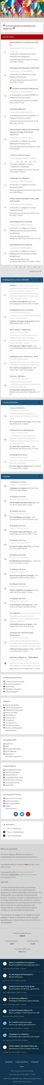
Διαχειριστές (14, 875)
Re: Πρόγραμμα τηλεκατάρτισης (21, 390)
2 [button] (16, 267)
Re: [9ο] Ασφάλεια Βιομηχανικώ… (22, 605)
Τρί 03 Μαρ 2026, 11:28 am (16, 1004)
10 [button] (35, 267)
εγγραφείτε (21, 917)
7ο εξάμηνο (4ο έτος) (18, 569)
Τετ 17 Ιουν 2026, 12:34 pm (16, 981)
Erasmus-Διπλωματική (13, 728)
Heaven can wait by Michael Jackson (22, 1024)
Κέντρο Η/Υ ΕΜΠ (11, 713)
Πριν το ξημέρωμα (14, 828)
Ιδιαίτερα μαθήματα (18, 109)
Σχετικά (4, 882)
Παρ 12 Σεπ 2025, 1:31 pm (31, 238)
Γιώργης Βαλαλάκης (16, 348)
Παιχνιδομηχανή (11, 692)
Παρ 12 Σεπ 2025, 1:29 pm (31, 261)
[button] (39, 267)
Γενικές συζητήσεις (19, 164)
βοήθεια (8, 922)
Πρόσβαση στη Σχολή (13, 689)
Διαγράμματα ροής (12, 782)
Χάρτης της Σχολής (12, 705)
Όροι (22, 1066)
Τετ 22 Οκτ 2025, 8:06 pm (19, 1040)
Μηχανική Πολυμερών (18, 77)
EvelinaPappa (14, 304)
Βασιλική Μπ (14, 449)
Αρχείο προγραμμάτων (14, 707)
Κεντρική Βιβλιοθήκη (13, 749)
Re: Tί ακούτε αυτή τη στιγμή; (20, 422)
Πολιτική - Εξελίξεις (17, 376)
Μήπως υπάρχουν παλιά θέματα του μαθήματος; (25, 1013)
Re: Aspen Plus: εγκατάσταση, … (21, 446)
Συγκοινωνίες (10, 718)
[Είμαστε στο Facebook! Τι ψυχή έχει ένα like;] (16, 814)
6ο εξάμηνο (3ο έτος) (27, 74)
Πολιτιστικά (24, 167)
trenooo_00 (14, 607)
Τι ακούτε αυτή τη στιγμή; (14, 681)
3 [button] (20, 267)
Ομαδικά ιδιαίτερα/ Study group (25, 88)
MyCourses (9, 754)
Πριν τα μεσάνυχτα (14, 836)
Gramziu (28, 1082)
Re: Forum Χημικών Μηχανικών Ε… (22, 466)
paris (31, 60)
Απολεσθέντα (10, 715)
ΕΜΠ (7, 746)
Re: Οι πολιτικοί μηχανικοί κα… (21, 368)
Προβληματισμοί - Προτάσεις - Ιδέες (24, 356)
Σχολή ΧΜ (9, 744)
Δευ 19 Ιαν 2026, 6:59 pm (15, 1016)
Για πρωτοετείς (11, 723)
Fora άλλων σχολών (13, 756)
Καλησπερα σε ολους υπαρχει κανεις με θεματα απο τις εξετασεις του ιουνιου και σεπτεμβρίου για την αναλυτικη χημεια (25, 1048)
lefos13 (22, 951)
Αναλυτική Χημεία (16, 210)
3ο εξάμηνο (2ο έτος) (18, 511)
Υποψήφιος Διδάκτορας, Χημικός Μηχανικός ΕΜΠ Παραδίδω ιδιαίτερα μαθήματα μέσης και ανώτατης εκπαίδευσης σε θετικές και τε (25, 1001)
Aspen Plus (9, 785)
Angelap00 (13, 578)
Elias (31, 101)
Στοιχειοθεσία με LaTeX (14, 777)
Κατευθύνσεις (15, 613)
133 (26, 161)
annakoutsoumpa (16, 238)
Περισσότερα (10, 730)
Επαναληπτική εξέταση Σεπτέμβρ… (22, 575)
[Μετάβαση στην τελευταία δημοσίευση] (5, 52)
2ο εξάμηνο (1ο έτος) (27, 208)
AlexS (31, 121)
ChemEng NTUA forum (18, 455)
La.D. (19, 669)
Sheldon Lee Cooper (17, 392)
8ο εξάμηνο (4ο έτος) (27, 54)
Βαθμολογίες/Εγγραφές (14, 710)
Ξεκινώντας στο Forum (13, 798)
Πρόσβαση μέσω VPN (13, 770)
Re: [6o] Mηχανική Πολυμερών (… (21, 561)
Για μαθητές (9, 720)
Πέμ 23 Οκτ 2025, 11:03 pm (24, 171)
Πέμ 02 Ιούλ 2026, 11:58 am (16, 969)
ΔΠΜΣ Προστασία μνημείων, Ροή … (22, 649)
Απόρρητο (35, 1062)
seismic (12, 370)
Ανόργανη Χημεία (16, 187)
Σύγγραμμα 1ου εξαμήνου (20, 178)
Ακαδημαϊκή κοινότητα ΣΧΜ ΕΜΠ (24, 95)
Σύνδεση (24, 3)
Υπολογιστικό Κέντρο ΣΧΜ (12, 900)
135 (34, 161)
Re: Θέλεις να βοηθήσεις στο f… (21, 302)
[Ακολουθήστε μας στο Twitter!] (22, 814)
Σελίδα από (35, 271)
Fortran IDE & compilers (13, 780)
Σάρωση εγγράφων (12, 772)
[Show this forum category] (39, 280)
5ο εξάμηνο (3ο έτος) (27, 141)
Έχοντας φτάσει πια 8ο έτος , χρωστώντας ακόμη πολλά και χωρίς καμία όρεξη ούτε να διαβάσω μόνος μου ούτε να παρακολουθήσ (25, 989)
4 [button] (24, 267)
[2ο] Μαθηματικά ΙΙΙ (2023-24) (21, 245)
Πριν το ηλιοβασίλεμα (15, 832)
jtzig (39, 466)
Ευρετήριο (9, 1062)
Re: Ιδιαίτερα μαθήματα (18, 998)
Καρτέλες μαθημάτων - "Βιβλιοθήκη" (24, 657)
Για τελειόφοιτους (12, 725)
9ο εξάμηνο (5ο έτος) (18, 598)
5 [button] (28, 267)
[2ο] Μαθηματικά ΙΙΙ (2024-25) (21, 222)
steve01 (12, 626)
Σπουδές (15, 54)
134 (30, 161)
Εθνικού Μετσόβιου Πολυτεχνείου (25, 892)
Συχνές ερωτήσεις (12, 801)
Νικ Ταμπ (33, 170)
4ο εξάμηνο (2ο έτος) (18, 526)
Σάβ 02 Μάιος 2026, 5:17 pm (24, 102)
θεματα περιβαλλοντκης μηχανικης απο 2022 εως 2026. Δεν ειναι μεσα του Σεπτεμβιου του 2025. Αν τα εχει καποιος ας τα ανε (25, 965)
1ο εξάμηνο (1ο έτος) (27, 184)
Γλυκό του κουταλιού (13, 684)
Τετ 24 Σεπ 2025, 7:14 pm (17, 1052)
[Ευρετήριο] (3, 3)
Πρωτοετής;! (10, 686)
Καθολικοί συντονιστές (28, 875)
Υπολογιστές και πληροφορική (22, 430)
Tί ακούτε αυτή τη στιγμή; (20, 155)
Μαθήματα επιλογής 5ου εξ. (20, 143)
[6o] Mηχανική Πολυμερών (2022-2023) (24, 68)
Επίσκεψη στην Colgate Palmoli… (21, 346)
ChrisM (32, 213)
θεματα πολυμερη (15, 977)
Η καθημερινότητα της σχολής (21, 310)
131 (17, 161)
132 (21, 161)
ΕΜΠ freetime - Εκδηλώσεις (20, 329)
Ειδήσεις (13, 285)
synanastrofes (14, 519)
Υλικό (12, 669)
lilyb (31, 147)
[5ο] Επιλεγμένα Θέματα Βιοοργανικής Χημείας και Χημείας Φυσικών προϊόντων (24, 132)
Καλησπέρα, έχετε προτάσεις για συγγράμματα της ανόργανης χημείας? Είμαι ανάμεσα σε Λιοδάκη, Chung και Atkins (25, 1036)
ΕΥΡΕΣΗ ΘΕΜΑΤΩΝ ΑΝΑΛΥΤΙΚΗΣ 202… (23, 503)
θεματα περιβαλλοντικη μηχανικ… (22, 590)
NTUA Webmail (10, 751)
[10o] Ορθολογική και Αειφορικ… (22, 624)
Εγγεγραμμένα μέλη (8, 877)
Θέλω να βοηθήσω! (12, 803)
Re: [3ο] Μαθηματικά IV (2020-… (21, 517)
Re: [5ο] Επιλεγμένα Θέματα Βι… (21, 546)
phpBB (14, 1079)
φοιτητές (4, 897)
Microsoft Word (11, 775)
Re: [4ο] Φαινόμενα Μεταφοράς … (22, 532)
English (8, 806)
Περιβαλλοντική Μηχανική (19, 56)
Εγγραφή (33, 3)
